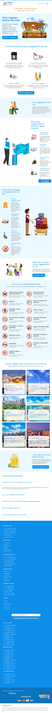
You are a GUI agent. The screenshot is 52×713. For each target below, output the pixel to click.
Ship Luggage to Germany (9, 630)
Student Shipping (7, 535)
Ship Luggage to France (9, 639)
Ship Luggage (7, 542)
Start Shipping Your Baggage (45, 181)
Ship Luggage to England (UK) (10, 634)
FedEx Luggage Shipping (9, 586)
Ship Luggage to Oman (9, 658)
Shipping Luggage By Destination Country (26, 618)
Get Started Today (39, 275)
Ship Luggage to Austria (9, 632)
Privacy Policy (7, 607)
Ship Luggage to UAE (8, 653)
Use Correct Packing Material (10, 559)
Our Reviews (6, 609)
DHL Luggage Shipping (9, 587)
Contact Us (6, 602)
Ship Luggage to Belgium (9, 644)
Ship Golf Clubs (7, 546)
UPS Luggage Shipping (8, 589)
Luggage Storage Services (9, 533)
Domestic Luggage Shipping (10, 530)
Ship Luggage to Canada (9, 628)
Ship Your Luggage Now (10, 37)
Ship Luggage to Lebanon (9, 665)
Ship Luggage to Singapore (9, 681)
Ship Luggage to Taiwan (9, 682)
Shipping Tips (7, 573)
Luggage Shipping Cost (9, 537)
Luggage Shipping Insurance (10, 564)
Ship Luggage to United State (10, 625)
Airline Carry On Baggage (9, 593)
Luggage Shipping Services (9, 594)
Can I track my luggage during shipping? (13, 494)
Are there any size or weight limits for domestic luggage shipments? (21, 501)
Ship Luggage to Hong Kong (10, 675)
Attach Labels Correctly (9, 560)
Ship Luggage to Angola (9, 669)
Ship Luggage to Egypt (8, 662)
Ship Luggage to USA (8, 627)
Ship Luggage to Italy (8, 636)
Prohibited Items (8, 571)
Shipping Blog (7, 580)
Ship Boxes (6, 544)
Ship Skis (6, 548)
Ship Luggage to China (8, 677)
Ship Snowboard (7, 549)
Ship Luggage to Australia (9, 673)
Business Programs (8, 604)
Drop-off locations (8, 566)
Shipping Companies (8, 591)
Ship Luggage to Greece (9, 637)
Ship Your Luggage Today (26, 92)
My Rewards (6, 578)
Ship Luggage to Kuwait (9, 649)
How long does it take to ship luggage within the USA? (17, 482)
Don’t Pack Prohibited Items (10, 557)
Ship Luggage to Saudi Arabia (10, 660)
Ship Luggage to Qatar (8, 651)
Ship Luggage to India (8, 679)
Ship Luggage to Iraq (8, 656)
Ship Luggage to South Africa (10, 663)
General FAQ (6, 575)
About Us (6, 600)
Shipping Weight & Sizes (9, 562)
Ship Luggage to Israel (8, 654)
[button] (45, 696)
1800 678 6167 (42, 3)
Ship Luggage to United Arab (10, 667)
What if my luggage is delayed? (11, 508)
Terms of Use (7, 605)
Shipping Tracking (7, 576)
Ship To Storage (7, 551)
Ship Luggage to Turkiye (9, 643)
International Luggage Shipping (10, 531)
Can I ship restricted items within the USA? (14, 514)
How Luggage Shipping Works (10, 528)
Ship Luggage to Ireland (9, 641)
